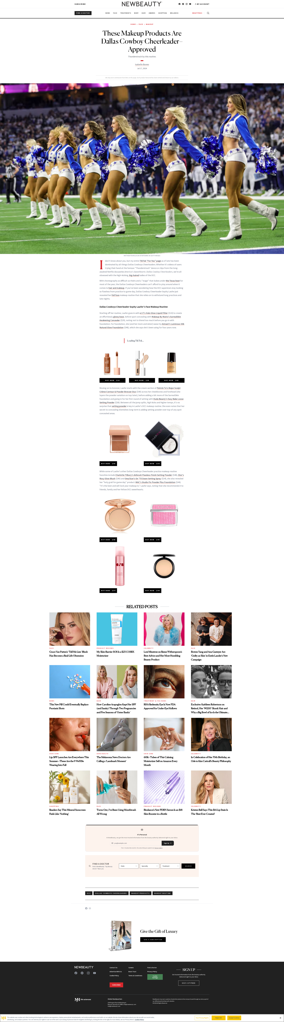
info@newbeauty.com (114, 1006)
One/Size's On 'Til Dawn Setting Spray (143, 478)
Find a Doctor (152, 968)
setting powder (119, 406)
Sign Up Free (189, 983)
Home (133, 24)
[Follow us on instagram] (186, 4)
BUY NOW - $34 (108, 591)
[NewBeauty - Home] (142, 4)
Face (141, 24)
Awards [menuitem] (152, 13)
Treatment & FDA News (155, 701)
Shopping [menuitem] (162, 13)
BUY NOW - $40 (108, 464)
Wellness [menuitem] (174, 13)
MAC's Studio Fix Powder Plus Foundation (155, 482)
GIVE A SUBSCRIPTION (153, 940)
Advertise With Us (116, 972)
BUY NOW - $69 (171, 380)
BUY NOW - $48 (108, 540)
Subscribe (80, 4)
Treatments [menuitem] (125, 13)
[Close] (280, 1017)
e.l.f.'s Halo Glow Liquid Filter (154, 313)
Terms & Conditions (135, 976)
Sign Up (166, 843)
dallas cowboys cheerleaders (111, 893)
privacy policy (159, 848)
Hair (99, 701)
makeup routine (162, 893)
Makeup (149, 24)
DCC (89, 893)
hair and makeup (116, 287)
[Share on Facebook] (86, 908)
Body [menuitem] (136, 13)
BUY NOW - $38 (152, 464)
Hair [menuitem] (144, 13)
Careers (131, 968)
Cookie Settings (155, 977)
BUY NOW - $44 (152, 591)
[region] (142, 1018)
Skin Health (102, 754)
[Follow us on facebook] (179, 4)
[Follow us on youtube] (190, 4)
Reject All (218, 1018)
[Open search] (207, 13)
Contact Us (113, 968)
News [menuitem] (108, 13)
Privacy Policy (152, 972)
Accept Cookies (234, 1018)
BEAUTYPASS (197, 13)
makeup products (140, 893)
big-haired (134, 275)
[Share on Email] (90, 908)
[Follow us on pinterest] (183, 4)
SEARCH (188, 866)
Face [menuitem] (115, 13)
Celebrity (149, 648)
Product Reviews (105, 648)
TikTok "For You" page (150, 260)
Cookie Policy (114, 976)
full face (115, 295)
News (51, 701)
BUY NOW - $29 (142, 380)
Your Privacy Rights (202, 1018)
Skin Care (54, 754)
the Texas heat (173, 280)
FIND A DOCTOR (83, 13)
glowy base (118, 316)
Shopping (54, 806)
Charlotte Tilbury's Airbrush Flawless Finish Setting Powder (143, 475)
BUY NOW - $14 (112, 380)
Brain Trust (132, 972)
